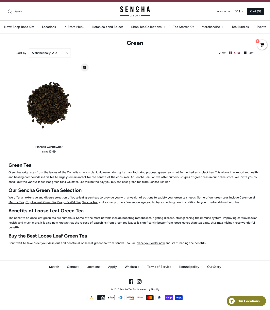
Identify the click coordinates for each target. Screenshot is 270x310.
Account (222, 11)
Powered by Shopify (148, 289)
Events (261, 27)
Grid (237, 53)
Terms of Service (159, 267)
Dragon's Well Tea (69, 202)
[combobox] (50, 53)
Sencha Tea (89, 202)
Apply (112, 267)
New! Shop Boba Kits (19, 27)
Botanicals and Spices (107, 27)
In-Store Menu (74, 27)
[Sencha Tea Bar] (135, 11)
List (251, 53)
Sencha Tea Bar (128, 289)
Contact (73, 267)
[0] (262, 45)
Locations (49, 27)
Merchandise (213, 27)
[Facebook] (131, 281)
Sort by (21, 53)
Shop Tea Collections (148, 27)
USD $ (237, 11)
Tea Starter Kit (183, 27)
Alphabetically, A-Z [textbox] (44, 53)
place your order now (151, 243)
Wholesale (132, 267)
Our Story (214, 267)
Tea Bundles (240, 27)
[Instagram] (139, 281)
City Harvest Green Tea (41, 202)
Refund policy (189, 267)
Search (54, 267)
